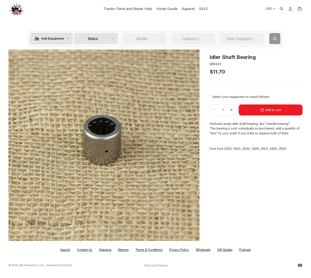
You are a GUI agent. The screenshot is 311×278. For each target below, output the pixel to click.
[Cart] (299, 8)
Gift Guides (225, 250)
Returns (123, 250)
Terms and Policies (156, 265)
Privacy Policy (179, 250)
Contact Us (84, 250)
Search (65, 250)
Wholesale (203, 250)
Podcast (245, 250)
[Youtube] (300, 265)
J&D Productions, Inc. (31, 265)
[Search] (281, 8)
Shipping (105, 250)
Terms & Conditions (148, 250)
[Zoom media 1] (104, 145)
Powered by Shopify (59, 265)
